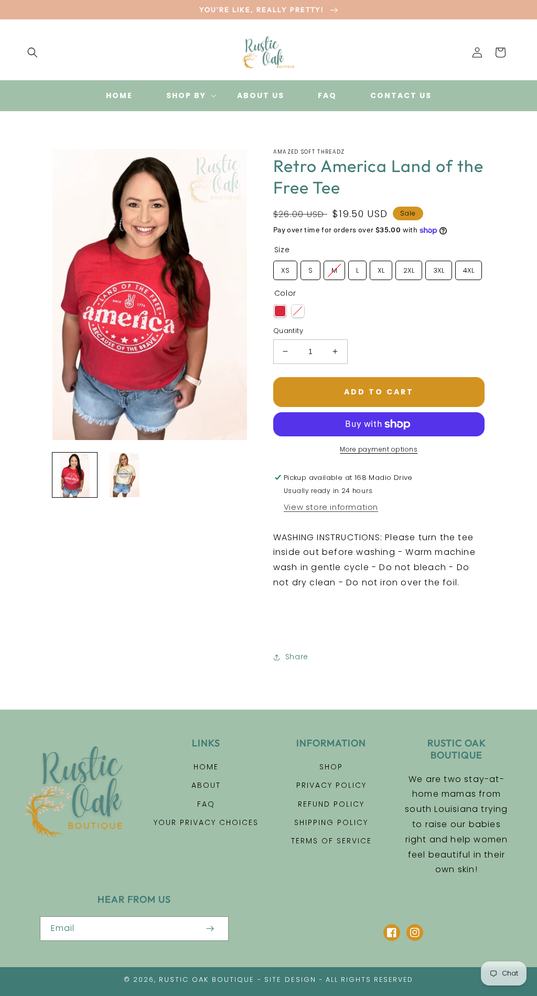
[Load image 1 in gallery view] (74, 475)
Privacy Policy (331, 785)
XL (381, 270)
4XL (468, 270)
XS (285, 270)
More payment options (378, 449)
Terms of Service (331, 841)
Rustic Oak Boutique (206, 979)
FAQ (206, 804)
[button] (32, 52)
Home (206, 767)
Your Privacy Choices (206, 822)
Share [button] (296, 656)
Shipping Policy (331, 822)
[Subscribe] (209, 928)
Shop (331, 767)
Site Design (290, 979)
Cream (298, 311)
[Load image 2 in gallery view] (124, 475)
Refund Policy (331, 804)
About (206, 785)
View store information (331, 506)
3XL (438, 270)
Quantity (288, 331)
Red (280, 311)
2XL (408, 270)
